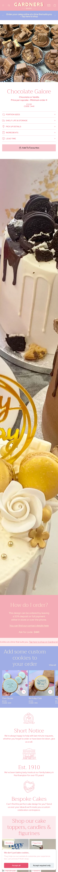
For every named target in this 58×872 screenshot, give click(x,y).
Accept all (16, 865)
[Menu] (3, 5)
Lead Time (11, 138)
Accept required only (42, 865)
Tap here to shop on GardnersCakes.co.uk (36, 642)
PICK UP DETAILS (13, 126)
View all (52, 665)
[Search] (9, 5)
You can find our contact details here (29, 625)
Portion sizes (13, 114)
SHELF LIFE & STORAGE (17, 120)
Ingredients (12, 132)
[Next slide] (55, 15)
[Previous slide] (3, 15)
